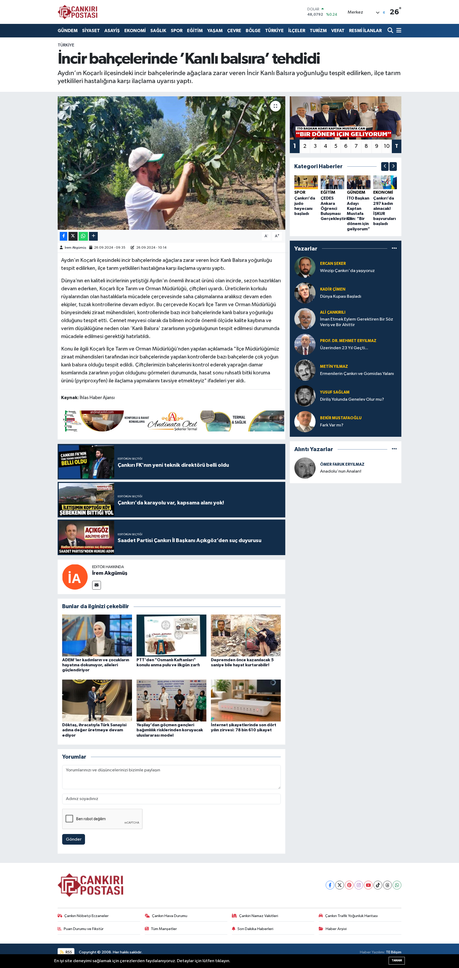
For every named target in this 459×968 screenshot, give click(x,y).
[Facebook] (330, 885)
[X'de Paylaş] (73, 236)
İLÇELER (296, 30)
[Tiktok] (377, 885)
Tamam (397, 960)
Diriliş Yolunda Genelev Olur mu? (352, 399)
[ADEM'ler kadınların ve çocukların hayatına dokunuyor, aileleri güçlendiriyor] (97, 635)
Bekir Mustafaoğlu (341, 418)
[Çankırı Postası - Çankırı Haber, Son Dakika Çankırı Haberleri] (77, 12)
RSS (68, 952)
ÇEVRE (234, 30)
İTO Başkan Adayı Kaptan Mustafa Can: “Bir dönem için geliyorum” (358, 213)
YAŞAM (215, 30)
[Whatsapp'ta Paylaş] (83, 236)
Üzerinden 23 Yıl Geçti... (344, 348)
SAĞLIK (158, 30)
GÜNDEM (68, 30)
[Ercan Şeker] (305, 267)
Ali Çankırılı (332, 312)
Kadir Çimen (332, 289)
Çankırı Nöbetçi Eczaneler (86, 916)
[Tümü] (394, 248)
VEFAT (338, 30)
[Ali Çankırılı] (305, 318)
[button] (385, 166)
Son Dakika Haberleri (255, 929)
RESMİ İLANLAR (365, 30)
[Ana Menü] (398, 30)
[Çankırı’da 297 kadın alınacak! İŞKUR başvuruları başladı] (385, 182)
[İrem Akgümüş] (75, 576)
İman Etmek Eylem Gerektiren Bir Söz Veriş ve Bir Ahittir (356, 322)
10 (387, 146)
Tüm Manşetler (164, 929)
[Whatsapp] (397, 885)
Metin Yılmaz (334, 367)
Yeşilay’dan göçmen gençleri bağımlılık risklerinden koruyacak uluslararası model (170, 730)
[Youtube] (368, 885)
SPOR (176, 30)
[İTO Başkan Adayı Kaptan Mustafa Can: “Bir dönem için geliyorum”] (359, 182)
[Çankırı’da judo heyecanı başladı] (306, 182)
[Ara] (391, 30)
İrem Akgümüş (75, 247)
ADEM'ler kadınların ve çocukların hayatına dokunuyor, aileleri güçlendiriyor (95, 665)
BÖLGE (253, 30)
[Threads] (387, 885)
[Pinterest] (349, 885)
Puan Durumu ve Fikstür (84, 929)
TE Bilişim (393, 952)
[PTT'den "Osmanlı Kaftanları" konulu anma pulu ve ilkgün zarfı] (171, 635)
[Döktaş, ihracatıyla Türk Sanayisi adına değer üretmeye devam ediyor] (97, 700)
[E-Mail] (96, 585)
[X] (339, 885)
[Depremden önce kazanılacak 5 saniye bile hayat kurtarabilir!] (246, 635)
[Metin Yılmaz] (305, 370)
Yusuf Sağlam (335, 392)
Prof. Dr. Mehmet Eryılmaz (348, 341)
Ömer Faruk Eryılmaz (342, 464)
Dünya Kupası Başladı (340, 296)
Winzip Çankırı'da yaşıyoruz (347, 271)
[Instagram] (358, 885)
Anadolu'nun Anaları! (340, 471)
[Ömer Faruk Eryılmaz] (305, 468)
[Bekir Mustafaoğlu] (305, 421)
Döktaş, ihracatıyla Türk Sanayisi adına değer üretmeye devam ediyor (94, 730)
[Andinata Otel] (172, 420)
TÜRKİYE (274, 30)
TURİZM (318, 30)
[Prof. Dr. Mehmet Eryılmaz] (305, 344)
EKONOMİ (135, 30)
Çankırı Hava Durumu (169, 916)
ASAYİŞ (112, 30)
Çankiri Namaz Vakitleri (258, 916)
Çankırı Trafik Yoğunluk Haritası (351, 916)
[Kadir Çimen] (305, 293)
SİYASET (91, 30)
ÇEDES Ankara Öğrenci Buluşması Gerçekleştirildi (336, 208)
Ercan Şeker (333, 264)
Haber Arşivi (336, 929)
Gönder (74, 839)
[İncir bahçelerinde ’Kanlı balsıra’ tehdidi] (171, 163)
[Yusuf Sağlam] (305, 396)
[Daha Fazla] (93, 236)
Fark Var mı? (331, 425)
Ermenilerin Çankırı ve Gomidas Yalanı (357, 373)
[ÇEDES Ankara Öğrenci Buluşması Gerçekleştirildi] (332, 182)
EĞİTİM (195, 30)
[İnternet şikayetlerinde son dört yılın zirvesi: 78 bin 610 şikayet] (246, 700)
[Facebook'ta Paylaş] (63, 236)
